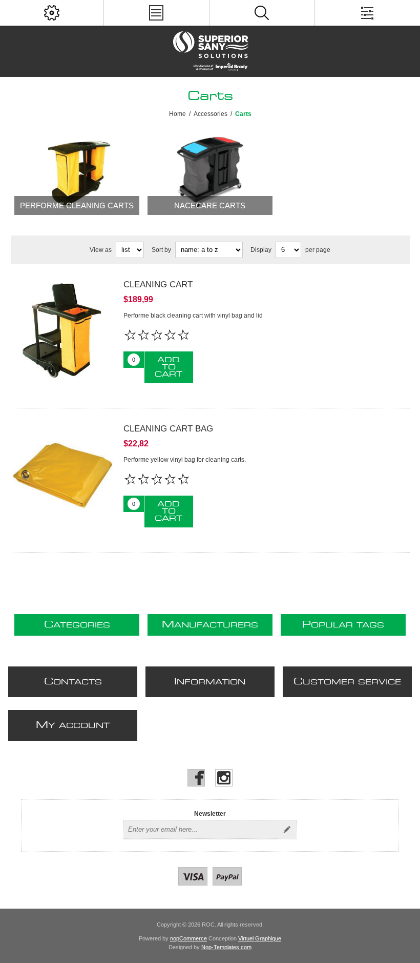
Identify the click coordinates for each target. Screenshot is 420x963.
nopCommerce (188, 938)
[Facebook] (196, 778)
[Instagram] (224, 778)
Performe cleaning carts (77, 205)
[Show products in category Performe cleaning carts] (76, 171)
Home (177, 113)
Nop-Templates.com (226, 947)
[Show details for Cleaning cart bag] (62, 475)
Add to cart (168, 367)
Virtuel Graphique (259, 938)
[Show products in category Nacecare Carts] (210, 171)
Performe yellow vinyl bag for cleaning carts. (184, 459)
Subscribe (287, 829)
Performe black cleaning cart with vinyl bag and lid (193, 315)
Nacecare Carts (209, 205)
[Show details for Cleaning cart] (62, 331)
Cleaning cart (158, 284)
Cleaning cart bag (168, 429)
